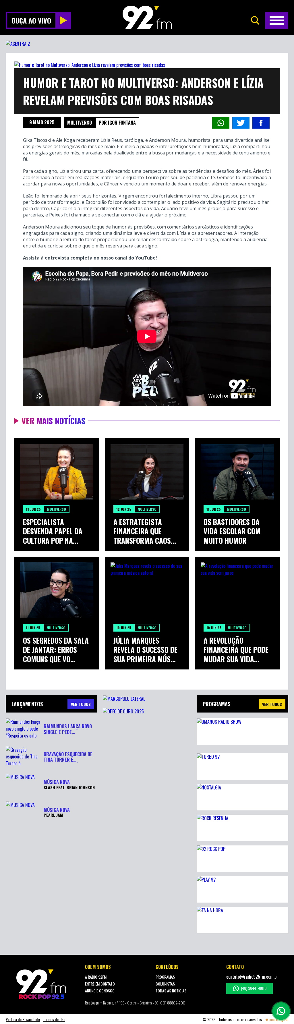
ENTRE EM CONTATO (100, 984)
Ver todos (272, 704)
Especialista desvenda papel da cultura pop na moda (52, 531)
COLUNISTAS (165, 984)
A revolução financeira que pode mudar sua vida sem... (236, 650)
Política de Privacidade (23, 1019)
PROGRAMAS (165, 977)
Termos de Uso (54, 1019)
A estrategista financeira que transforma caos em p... (142, 531)
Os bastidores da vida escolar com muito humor (232, 531)
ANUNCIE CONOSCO (100, 991)
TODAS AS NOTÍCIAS (171, 991)
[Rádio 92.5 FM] (147, 17)
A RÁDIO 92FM (96, 977)
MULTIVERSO (79, 122)
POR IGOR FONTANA (117, 122)
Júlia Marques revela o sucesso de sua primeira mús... (145, 650)
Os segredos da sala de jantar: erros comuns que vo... (56, 650)
